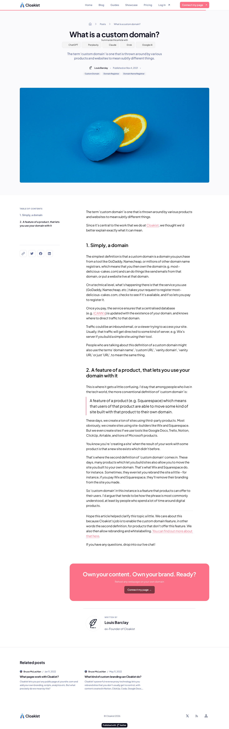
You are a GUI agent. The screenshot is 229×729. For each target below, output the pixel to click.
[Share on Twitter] (32, 253)
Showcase (131, 5)
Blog (101, 5)
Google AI (147, 44)
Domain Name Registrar (133, 74)
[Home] (90, 24)
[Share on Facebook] (40, 253)
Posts (103, 24)
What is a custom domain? (127, 24)
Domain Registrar (111, 74)
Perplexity (93, 44)
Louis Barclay (101, 67)
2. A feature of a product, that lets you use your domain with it (40, 223)
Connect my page (192, 5)
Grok (129, 44)
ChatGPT (73, 44)
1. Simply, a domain (31, 215)
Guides (114, 5)
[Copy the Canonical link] (23, 253)
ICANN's (99, 313)
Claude (112, 44)
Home (88, 5)
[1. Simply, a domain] (84, 243)
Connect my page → (139, 589)
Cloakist (152, 225)
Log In (162, 5)
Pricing (148, 5)
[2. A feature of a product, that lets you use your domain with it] (84, 368)
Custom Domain (92, 74)
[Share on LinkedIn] (49, 253)
